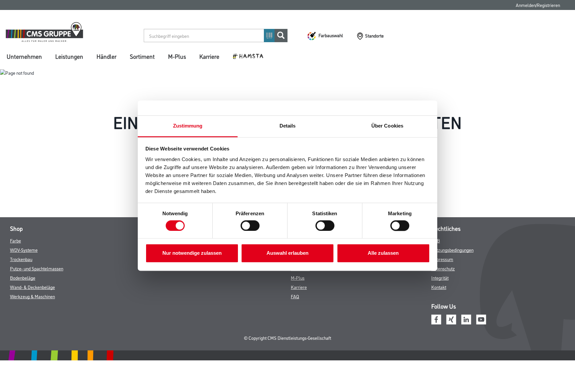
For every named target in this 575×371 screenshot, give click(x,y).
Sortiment (142, 56)
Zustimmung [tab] (188, 126)
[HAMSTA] (250, 55)
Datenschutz (443, 268)
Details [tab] (288, 126)
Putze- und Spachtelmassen (36, 268)
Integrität (440, 277)
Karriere (209, 56)
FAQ (295, 296)
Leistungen (69, 56)
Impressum (442, 259)
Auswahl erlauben (287, 253)
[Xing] (451, 318)
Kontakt (438, 287)
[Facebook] (436, 318)
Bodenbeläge (22, 277)
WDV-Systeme (24, 249)
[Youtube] (481, 318)
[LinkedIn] (466, 318)
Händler (106, 56)
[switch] (252, 225)
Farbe (15, 240)
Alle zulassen (383, 253)
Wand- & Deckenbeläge (32, 287)
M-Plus (177, 56)
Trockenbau (21, 259)
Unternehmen (24, 56)
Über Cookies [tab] (387, 126)
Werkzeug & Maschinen (32, 296)
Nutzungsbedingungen (452, 249)
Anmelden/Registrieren (538, 5)
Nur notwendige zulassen (192, 253)
